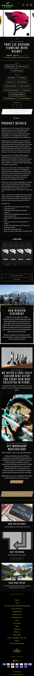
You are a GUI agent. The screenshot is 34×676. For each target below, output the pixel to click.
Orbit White (22, 78)
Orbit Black (11, 78)
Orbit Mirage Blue (10, 98)
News (17, 603)
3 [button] (12, 38)
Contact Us (16, 481)
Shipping (14, 57)
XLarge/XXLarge (17, 70)
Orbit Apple (26, 90)
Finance (17, 640)
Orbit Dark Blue (22, 82)
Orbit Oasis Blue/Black (11, 90)
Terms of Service (17, 608)
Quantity (17, 102)
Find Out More (17, 558)
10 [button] (22, 38)
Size (17, 63)
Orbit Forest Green (10, 86)
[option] (17, 23)
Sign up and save (17, 594)
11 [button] (24, 38)
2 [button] (11, 38)
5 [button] (15, 38)
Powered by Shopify (17, 674)
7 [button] (18, 38)
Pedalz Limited (17, 656)
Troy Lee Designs (17, 41)
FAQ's (17, 626)
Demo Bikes (17, 635)
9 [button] (21, 38)
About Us (17, 632)
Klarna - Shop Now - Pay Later (17, 638)
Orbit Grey (10, 82)
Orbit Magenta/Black (17, 94)
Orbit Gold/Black (24, 98)
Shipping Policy (17, 617)
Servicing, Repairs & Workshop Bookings (17, 606)
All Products (17, 623)
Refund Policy (17, 611)
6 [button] (17, 38)
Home (17, 620)
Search (17, 600)
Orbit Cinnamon (25, 86)
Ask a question (17, 275)
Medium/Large (23, 66)
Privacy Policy (17, 614)
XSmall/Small (10, 66)
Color (17, 74)
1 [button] (10, 38)
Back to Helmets (18, 493)
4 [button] (14, 38)
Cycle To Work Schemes (17, 643)
